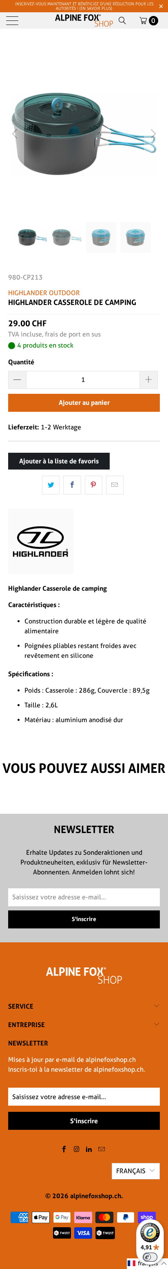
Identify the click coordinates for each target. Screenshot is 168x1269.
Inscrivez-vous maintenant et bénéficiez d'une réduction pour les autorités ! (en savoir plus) (84, 6)
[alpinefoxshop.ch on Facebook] (64, 1150)
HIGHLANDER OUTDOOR (44, 293)
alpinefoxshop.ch (95, 1196)
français (131, 1171)
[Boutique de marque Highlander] (40, 572)
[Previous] (16, 134)
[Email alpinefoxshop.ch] (101, 1150)
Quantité (21, 362)
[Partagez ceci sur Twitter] (51, 485)
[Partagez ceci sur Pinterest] (93, 485)
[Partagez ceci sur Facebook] (72, 485)
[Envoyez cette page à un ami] (115, 485)
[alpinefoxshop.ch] (84, 20)
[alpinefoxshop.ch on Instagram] (76, 1150)
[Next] (152, 134)
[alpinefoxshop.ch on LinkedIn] (89, 1150)
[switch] (150, 1257)
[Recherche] (122, 20)
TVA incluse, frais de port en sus (54, 334)
